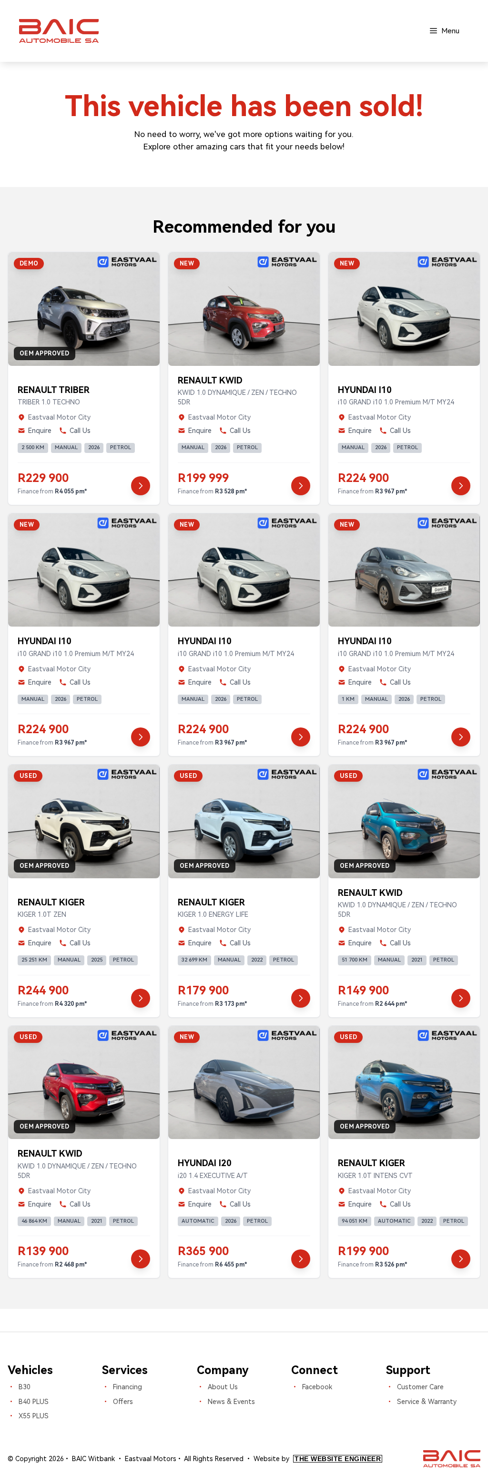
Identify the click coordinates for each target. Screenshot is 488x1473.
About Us (223, 1387)
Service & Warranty (427, 1401)
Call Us (80, 430)
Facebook (317, 1387)
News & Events (231, 1401)
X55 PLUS (34, 1416)
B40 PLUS (34, 1401)
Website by (317, 1459)
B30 (24, 1387)
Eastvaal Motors (150, 1459)
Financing (127, 1387)
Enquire (39, 430)
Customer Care (420, 1387)
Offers (123, 1401)
